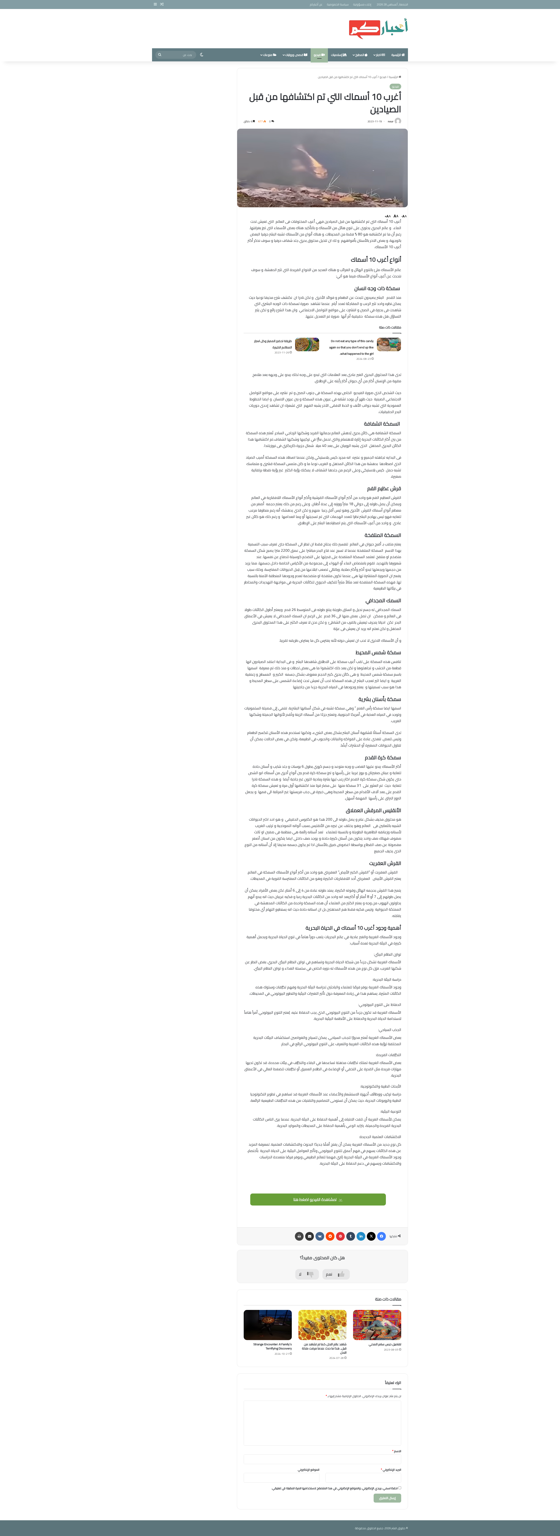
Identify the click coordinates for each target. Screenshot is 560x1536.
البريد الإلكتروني (391, 1469)
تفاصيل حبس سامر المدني (385, 1344)
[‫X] (371, 1236)
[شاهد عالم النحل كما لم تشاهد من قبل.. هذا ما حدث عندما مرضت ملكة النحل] (322, 1325)
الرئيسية (396, 55)
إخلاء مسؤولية (362, 4)
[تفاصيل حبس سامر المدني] (377, 1325)
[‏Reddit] (330, 1236)
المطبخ (360, 55)
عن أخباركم (316, 4)
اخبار (379, 55)
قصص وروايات (294, 55)
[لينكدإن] (361, 1236)
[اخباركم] (378, 29)
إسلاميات (337, 55)
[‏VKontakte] (319, 1236)
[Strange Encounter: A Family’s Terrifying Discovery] (268, 1325)
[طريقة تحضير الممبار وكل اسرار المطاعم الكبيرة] (307, 344)
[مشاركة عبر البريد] (309, 1236)
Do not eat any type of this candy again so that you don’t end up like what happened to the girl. (351, 347)
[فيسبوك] (381, 1236)
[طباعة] (299, 1236)
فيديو (317, 55)
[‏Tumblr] (350, 1236)
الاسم (396, 1451)
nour (390, 121)
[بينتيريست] (340, 1236)
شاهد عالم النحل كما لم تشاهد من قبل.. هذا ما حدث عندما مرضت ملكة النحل (324, 1348)
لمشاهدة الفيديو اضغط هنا (315, 1199)
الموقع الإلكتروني (308, 1469)
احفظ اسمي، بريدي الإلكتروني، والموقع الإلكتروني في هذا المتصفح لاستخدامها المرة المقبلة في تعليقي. (334, 1488)
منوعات (268, 55)
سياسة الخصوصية (338, 4)
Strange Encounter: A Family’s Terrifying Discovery (272, 1346)
